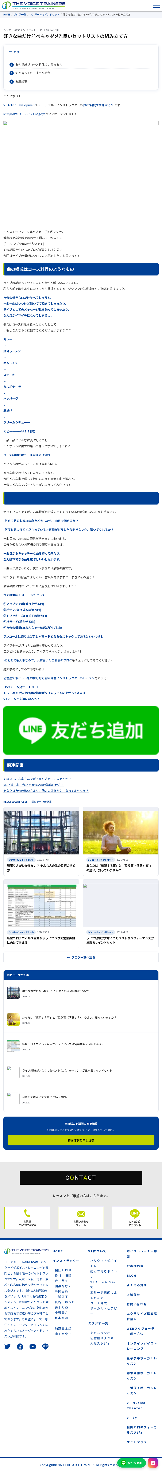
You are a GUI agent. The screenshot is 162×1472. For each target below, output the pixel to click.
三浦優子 (61, 1296)
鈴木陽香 (61, 1307)
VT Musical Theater (137, 1405)
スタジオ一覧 (98, 1323)
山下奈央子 (63, 1334)
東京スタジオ (100, 1333)
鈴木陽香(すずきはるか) (99, 105)
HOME (6, 14)
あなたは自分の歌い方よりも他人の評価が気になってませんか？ (46, 790)
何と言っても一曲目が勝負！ (34, 73)
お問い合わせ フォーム (81, 1223)
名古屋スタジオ (102, 1338)
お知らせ (133, 1294)
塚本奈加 (61, 1318)
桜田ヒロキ (63, 1270)
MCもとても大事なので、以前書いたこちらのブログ (37, 660)
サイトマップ (137, 1442)
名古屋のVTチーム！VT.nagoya (24, 114)
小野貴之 (61, 1312)
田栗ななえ (63, 1286)
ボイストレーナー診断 (142, 1253)
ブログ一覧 (20, 14)
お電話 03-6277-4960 (27, 1223)
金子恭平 (61, 1281)
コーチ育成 (98, 1303)
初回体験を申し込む (81, 1140)
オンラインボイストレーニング (142, 1346)
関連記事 (21, 81)
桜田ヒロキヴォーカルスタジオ (142, 1429)
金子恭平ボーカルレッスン (142, 1361)
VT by (132, 1417)
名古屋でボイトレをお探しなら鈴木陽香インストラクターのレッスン (49, 678)
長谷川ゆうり (65, 1302)
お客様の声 (135, 1266)
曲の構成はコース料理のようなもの (38, 64)
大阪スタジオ (100, 1343)
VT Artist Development (19, 105)
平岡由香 (61, 1291)
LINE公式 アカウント (134, 1223)
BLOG (131, 1275)
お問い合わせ (137, 1304)
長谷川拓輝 (63, 1275)
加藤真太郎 (63, 1328)
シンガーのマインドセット (44, 14)
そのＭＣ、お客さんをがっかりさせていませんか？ (37, 779)
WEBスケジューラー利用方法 (141, 1331)
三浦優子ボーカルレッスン (142, 1390)
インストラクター (66, 1260)
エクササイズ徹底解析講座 (142, 1316)
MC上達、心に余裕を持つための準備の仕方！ (33, 785)
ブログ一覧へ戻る (83, 957)
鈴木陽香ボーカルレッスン (142, 1375)
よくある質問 (137, 1285)
